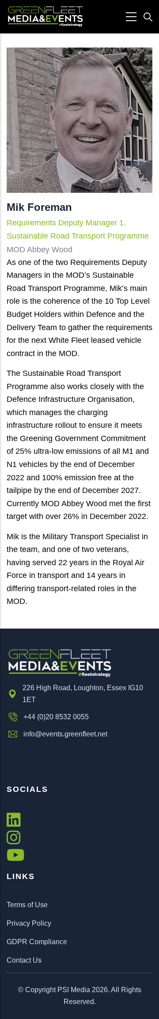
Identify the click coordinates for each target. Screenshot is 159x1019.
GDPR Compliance (37, 941)
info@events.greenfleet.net (65, 734)
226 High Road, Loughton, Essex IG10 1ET (83, 693)
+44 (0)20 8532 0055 (56, 717)
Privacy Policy (29, 923)
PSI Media (73, 989)
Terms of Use (27, 905)
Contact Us (24, 960)
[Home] (45, 16)
